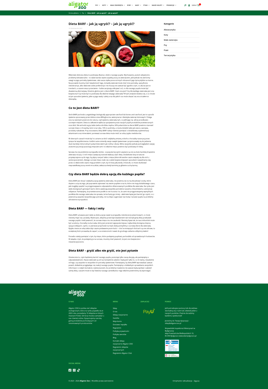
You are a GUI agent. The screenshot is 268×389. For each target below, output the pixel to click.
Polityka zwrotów (119, 334)
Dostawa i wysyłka (120, 324)
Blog (114, 337)
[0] (197, 5)
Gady (137, 5)
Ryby (129, 5)
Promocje (170, 5)
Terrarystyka (169, 55)
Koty (104, 5)
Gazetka (116, 318)
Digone (196, 381)
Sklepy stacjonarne (120, 315)
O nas (115, 311)
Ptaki (145, 5)
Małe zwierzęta (116, 5)
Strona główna (74, 13)
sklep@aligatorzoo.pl (173, 323)
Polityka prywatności (121, 331)
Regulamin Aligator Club (122, 353)
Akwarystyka (169, 29)
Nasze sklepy (157, 5)
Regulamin (117, 328)
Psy (96, 5)
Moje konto (117, 321)
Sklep (115, 308)
